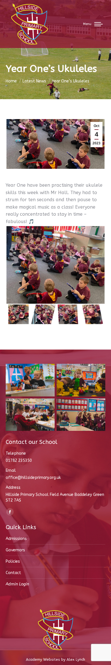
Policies (13, 561)
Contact (13, 572)
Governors (15, 550)
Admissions (16, 538)
